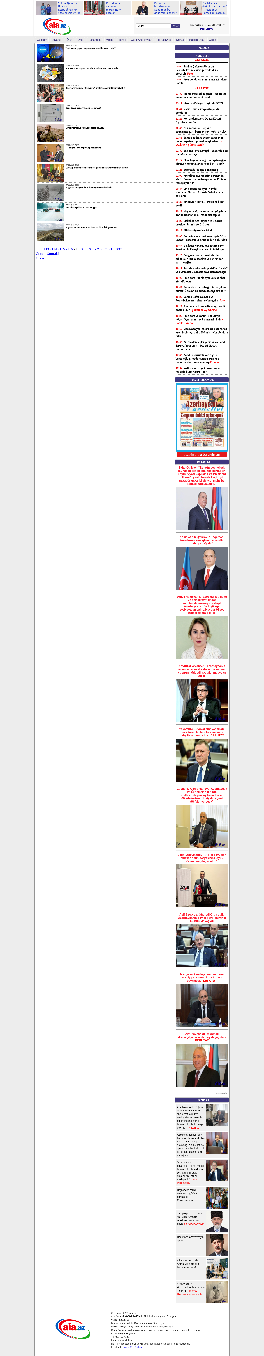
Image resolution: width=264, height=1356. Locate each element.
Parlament (95, 39)
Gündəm (42, 39)
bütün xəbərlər (222, 1093)
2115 (61, 249)
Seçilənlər (203, 462)
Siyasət (56, 39)
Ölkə (69, 39)
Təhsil (122, 39)
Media (109, 39)
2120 (100, 249)
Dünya (180, 39)
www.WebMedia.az (133, 1347)
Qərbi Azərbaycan (141, 39)
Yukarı (40, 258)
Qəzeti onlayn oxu (203, 379)
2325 (120, 249)
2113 (45, 249)
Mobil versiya (206, 28)
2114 (53, 249)
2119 (92, 249)
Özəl (80, 39)
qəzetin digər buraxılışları (202, 454)
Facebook (203, 47)
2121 (108, 249)
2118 (85, 249)
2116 (69, 249)
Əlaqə (212, 39)
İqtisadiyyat (164, 39)
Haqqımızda (196, 39)
